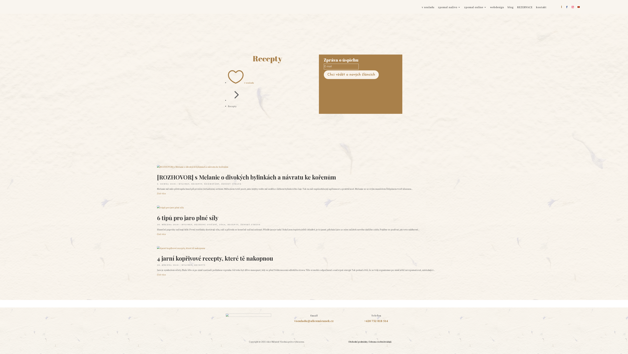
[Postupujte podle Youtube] (578, 7)
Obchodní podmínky (357, 341)
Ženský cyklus (231, 184)
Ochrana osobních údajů (379, 341)
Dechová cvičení (205, 225)
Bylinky (184, 184)
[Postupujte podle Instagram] (572, 7)
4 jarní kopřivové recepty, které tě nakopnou (215, 258)
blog (511, 7)
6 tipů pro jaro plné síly (187, 218)
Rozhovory (211, 184)
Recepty (197, 184)
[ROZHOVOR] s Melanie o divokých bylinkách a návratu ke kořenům (246, 177)
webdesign (497, 7)
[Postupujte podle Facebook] (567, 7)
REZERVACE (524, 7)
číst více (161, 193)
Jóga (222, 225)
